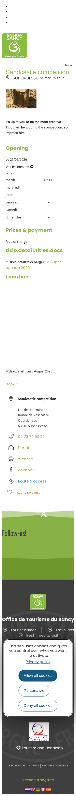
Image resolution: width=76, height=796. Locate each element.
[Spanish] (48, 789)
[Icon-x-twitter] (43, 513)
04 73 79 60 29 (31, 436)
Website (25, 458)
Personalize (34, 690)
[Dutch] (27, 789)
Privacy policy (38, 661)
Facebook (25, 470)
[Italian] (43, 789)
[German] (38, 789)
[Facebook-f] (30, 513)
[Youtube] (70, 513)
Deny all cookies (38, 705)
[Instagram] (57, 513)
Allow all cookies (38, 675)
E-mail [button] (24, 447)
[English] (32, 789)
